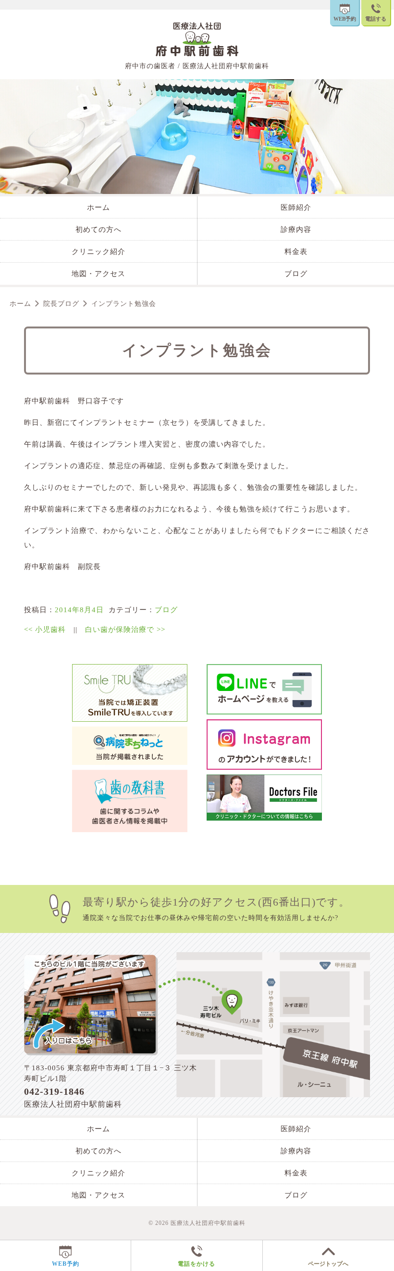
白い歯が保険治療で (125, 629)
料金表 (296, 251)
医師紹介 (296, 207)
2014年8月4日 (79, 610)
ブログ (296, 274)
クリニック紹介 (98, 251)
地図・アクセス (98, 274)
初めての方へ (98, 229)
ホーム (98, 207)
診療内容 (296, 229)
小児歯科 (45, 629)
